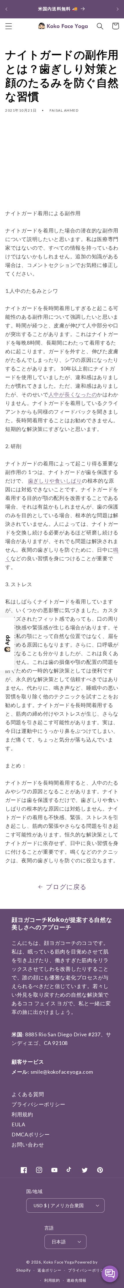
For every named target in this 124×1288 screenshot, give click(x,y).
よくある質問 (28, 1094)
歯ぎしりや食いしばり (55, 480)
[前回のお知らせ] (6, 9)
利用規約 (22, 1114)
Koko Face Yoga (59, 1262)
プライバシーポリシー (38, 1104)
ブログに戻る (66, 886)
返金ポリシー (49, 1270)
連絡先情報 (77, 1280)
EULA (18, 1124)
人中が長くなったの (72, 394)
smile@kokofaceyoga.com (62, 1072)
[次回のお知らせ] (117, 9)
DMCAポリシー (31, 1134)
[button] (8, 26)
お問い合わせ (28, 1144)
